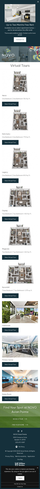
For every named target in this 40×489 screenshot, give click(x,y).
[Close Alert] (38, 2)
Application (31, 456)
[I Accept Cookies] (37, 468)
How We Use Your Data (20, 483)
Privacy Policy (9, 456)
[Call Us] (30, 50)
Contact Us (20, 486)
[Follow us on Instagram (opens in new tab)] (18, 431)
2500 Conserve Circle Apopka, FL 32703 (20, 438)
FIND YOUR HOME (18, 425)
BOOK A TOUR (18, 419)
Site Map (20, 459)
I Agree (20, 478)
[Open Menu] (36, 50)
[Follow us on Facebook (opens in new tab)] (21, 431)
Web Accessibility (20, 456)
